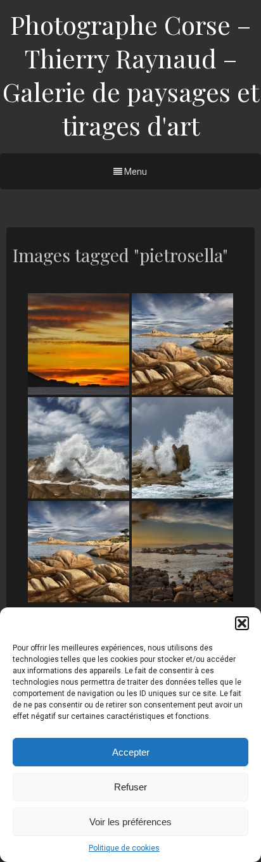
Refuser (130, 787)
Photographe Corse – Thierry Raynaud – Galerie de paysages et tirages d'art (131, 75)
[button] (242, 623)
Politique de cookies (124, 848)
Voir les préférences (130, 821)
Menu (134, 172)
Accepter (131, 752)
